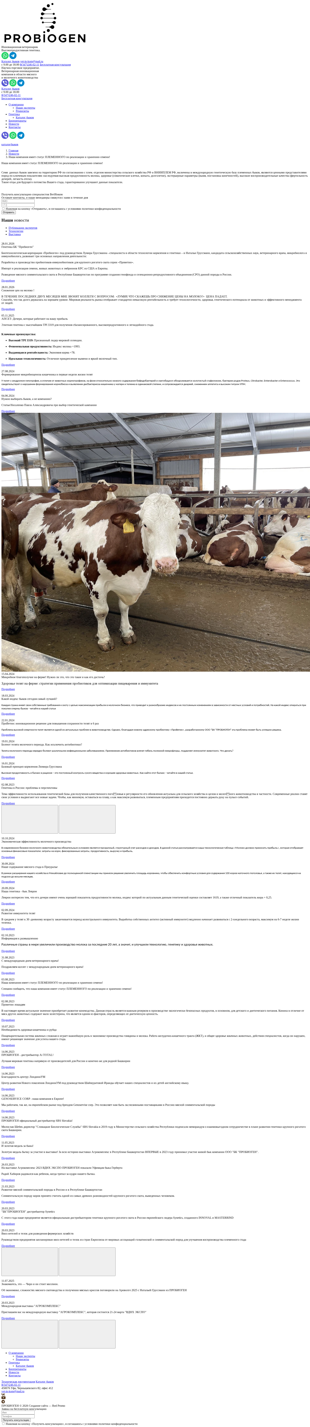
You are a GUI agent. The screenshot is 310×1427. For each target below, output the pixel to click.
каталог (9, 144)
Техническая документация (18, 1381)
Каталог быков (10, 61)
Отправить (8, 212)
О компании (16, 104)
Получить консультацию (16, 1420)
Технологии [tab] (16, 231)
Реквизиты (22, 111)
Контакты (15, 127)
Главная (13, 150)
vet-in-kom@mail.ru (31, 61)
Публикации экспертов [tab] (23, 227)
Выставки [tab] (15, 234)
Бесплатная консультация (55, 64)
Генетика (14, 114)
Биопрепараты (17, 120)
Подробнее (8, 280)
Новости (14, 123)
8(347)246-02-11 (29, 64)
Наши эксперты (25, 107)
